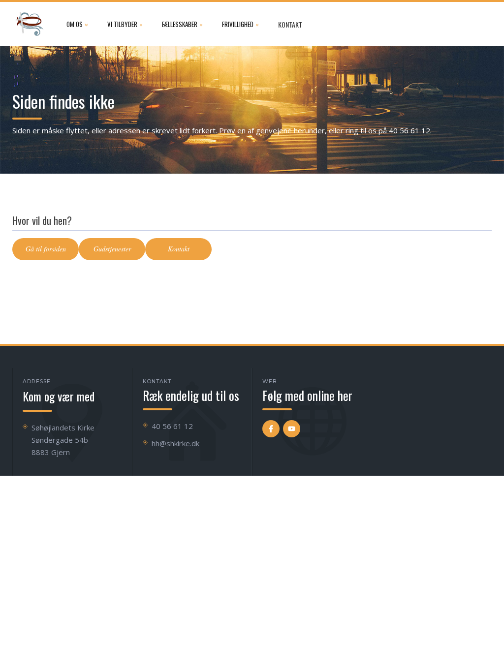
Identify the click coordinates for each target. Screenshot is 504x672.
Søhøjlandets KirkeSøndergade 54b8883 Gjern (63, 440)
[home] (29, 24)
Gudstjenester (112, 248)
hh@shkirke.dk (175, 443)
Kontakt (290, 24)
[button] (77, 24)
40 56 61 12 (172, 426)
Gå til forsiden (46, 248)
